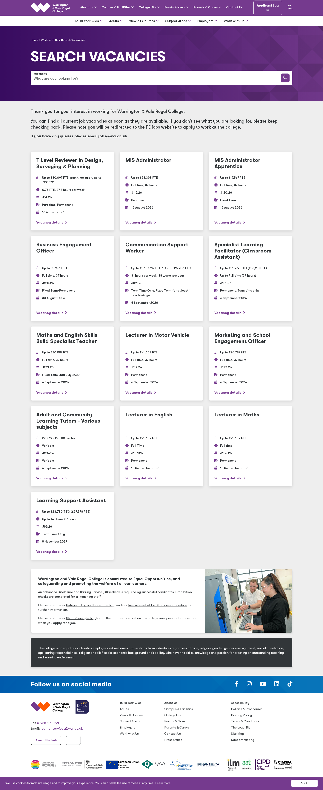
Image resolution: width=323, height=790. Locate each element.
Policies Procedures (246, 709)
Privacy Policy (241, 715)
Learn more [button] (162, 783)
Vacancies (40, 73)
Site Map (237, 733)
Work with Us (234, 21)
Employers (205, 21)
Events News (175, 7)
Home (34, 40)
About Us (87, 7)
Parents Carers (206, 7)
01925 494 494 (48, 723)
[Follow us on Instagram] (249, 685)
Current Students (46, 740)
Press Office (173, 740)
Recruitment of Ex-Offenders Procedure (157, 605)
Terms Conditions (245, 721)
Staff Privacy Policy (81, 618)
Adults (114, 21)
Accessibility (240, 703)
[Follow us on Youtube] (263, 685)
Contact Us (234, 7)
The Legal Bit (240, 727)
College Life (148, 7)
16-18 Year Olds (87, 21)
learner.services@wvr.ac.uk (62, 728)
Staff (73, 740)
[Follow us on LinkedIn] (276, 685)
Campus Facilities (116, 7)
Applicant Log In (268, 8)
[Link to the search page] (290, 8)
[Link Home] (50, 8)
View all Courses (142, 21)
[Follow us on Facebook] (237, 685)
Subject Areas (176, 21)
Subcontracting (242, 740)
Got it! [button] (305, 783)
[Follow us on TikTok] (289, 685)
